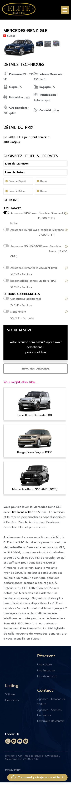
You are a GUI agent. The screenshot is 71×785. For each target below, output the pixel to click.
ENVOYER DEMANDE (35, 368)
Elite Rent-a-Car (22, 512)
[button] (65, 10)
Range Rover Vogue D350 (34, 452)
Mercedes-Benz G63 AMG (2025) (34, 489)
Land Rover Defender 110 (34, 415)
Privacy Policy (13, 769)
